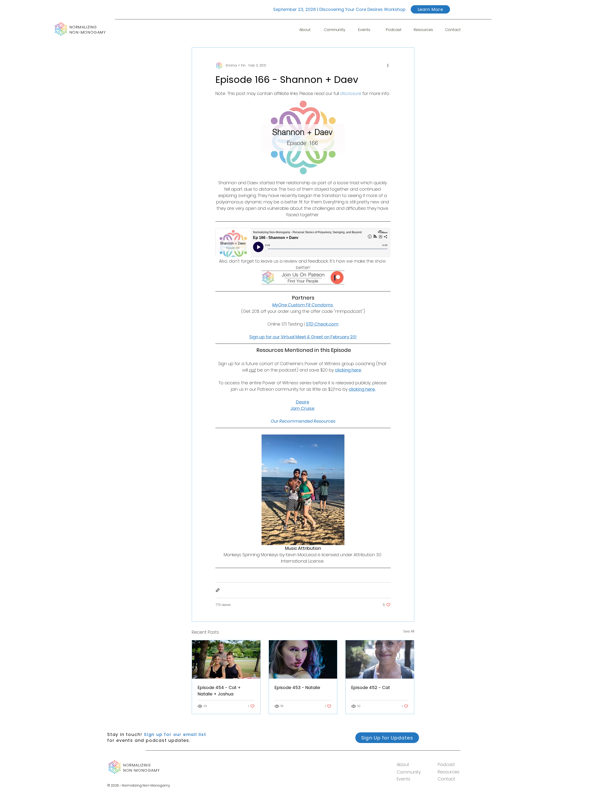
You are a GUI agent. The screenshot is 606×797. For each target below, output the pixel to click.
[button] (364, 29)
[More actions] (388, 65)
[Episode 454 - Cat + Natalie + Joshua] (226, 659)
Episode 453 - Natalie (297, 687)
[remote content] (303, 243)
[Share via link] (217, 590)
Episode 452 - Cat (370, 687)
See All (408, 631)
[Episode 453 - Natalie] (303, 659)
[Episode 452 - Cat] (380, 659)
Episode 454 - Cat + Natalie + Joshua (219, 691)
